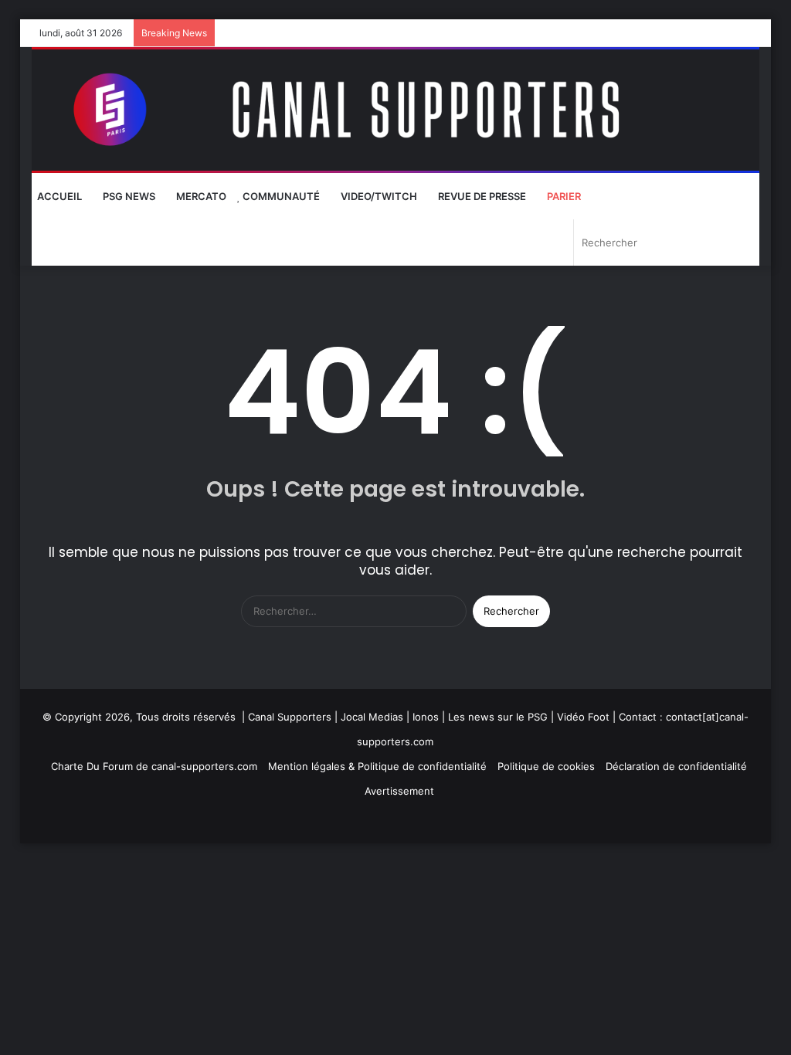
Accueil (59, 196)
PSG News (127, 196)
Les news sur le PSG (498, 717)
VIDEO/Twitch (377, 196)
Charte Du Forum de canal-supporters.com (154, 766)
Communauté (280, 196)
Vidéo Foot (583, 717)
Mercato (200, 196)
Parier (563, 196)
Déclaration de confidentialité (676, 766)
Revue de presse (481, 196)
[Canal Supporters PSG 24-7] (396, 110)
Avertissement (399, 791)
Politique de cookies (546, 766)
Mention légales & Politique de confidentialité (377, 766)
